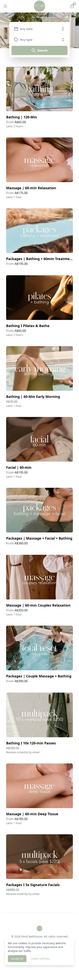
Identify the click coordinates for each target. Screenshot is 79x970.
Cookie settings (40, 958)
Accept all (17, 958)
